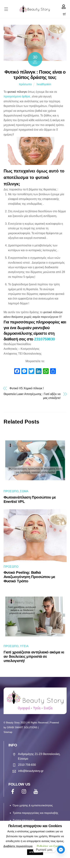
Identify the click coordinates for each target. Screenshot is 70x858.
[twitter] (25, 791)
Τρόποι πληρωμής (24, 820)
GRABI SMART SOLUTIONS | (23, 727)
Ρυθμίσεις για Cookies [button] (50, 846)
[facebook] (13, 791)
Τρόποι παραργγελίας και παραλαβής (35, 812)
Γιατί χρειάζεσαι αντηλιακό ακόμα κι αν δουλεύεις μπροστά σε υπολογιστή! (34, 656)
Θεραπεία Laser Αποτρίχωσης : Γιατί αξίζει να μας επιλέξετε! (32, 395)
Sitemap (8, 732)
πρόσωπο (25, 84)
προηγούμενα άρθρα (17, 96)
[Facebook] (17, 371)
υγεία (24, 646)
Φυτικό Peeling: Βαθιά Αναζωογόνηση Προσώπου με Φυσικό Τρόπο (29, 576)
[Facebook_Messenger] (61, 850)
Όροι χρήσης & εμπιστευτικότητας (33, 805)
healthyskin (44, 84)
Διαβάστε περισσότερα (17, 846)
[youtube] (36, 791)
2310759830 (44, 339)
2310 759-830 (27, 764)
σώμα (24, 491)
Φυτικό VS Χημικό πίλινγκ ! (27, 388)
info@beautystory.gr (30, 770)
